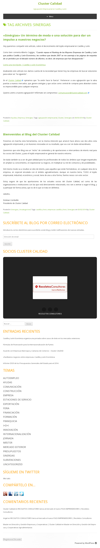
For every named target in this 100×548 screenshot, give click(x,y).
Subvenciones (12, 459)
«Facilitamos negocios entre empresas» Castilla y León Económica (29, 357)
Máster (7, 442)
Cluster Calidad (50, 4)
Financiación (11, 412)
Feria (6, 408)
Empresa (21, 118)
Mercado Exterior (14, 447)
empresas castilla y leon (57, 209)
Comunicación (12, 386)
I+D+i (6, 425)
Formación (10, 416)
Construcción (12, 391)
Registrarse (8, 539)
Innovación (10, 429)
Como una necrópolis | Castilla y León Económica (24, 65)
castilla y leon (41, 209)
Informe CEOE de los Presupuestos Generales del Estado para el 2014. (31, 363)
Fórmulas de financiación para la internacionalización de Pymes (28, 344)
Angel (5, 518)
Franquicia (10, 421)
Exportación (11, 404)
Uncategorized (25, 209)
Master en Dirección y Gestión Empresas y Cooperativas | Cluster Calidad (32, 524)
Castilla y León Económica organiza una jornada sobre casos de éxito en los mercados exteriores (41, 338)
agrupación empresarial (47, 118)
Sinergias (29, 118)
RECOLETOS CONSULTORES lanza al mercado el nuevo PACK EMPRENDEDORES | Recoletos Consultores (51, 518)
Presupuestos (12, 451)
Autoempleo (11, 378)
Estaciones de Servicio (17, 399)
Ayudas (14, 118)
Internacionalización (17, 434)
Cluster (61, 118)
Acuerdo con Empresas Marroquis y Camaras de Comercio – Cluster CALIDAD (33, 351)
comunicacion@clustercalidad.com (72, 93)
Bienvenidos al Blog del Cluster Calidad (31, 134)
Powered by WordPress (84, 543)
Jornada (8, 438)
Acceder (17, 539)
